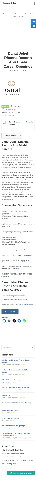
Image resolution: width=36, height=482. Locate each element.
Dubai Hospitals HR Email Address (13, 450)
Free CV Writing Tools (9, 464)
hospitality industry (8, 199)
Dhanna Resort (15, 155)
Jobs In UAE (19, 304)
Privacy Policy (6, 475)
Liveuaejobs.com (11, 479)
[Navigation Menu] (32, 3)
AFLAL (28, 479)
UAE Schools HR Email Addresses (13, 453)
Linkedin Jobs (28, 304)
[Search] (32, 347)
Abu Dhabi (16, 106)
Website (30, 122)
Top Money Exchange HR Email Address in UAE (17, 460)
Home (4, 14)
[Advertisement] (18, 34)
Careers (4, 172)
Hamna (14, 70)
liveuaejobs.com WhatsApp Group (13, 457)
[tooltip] (33, 21)
